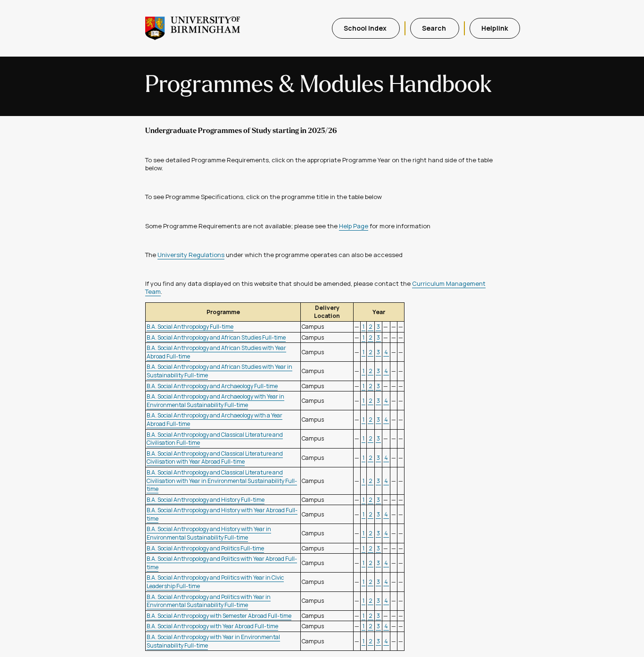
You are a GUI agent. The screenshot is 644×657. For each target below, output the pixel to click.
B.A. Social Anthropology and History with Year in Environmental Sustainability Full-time (209, 533)
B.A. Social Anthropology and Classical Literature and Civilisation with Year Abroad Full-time (215, 457)
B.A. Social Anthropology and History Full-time (205, 500)
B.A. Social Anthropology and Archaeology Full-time (212, 386)
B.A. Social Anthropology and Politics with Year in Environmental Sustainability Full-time (209, 601)
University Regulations (190, 254)
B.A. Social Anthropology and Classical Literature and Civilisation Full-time (215, 439)
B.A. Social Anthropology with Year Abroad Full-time (212, 626)
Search (434, 28)
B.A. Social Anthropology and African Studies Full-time (216, 337)
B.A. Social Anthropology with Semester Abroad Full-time (219, 616)
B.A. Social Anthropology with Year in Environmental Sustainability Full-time (213, 641)
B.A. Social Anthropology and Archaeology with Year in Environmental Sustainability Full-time (215, 400)
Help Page (353, 226)
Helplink (494, 28)
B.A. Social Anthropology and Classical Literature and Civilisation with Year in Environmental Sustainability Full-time (222, 480)
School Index (366, 28)
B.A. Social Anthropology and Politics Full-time (205, 548)
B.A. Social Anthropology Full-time (190, 327)
